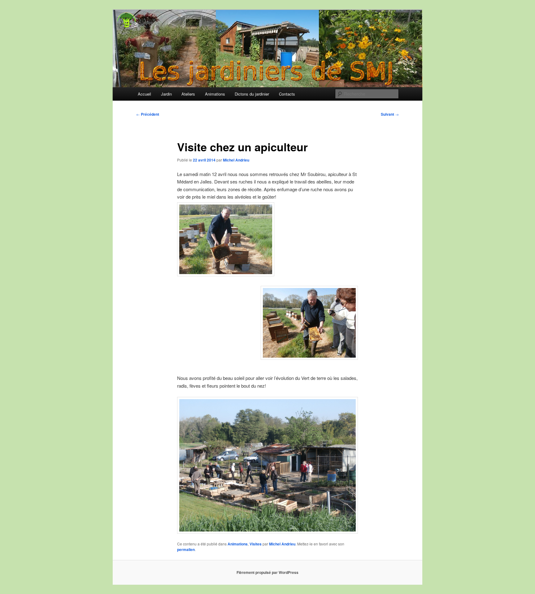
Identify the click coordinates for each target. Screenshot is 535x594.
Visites (256, 544)
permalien (186, 549)
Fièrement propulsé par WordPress (267, 572)
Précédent (147, 114)
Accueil (144, 94)
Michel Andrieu (236, 160)
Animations (215, 94)
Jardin (166, 94)
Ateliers (188, 94)
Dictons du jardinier (252, 94)
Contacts (287, 94)
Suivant (390, 114)
